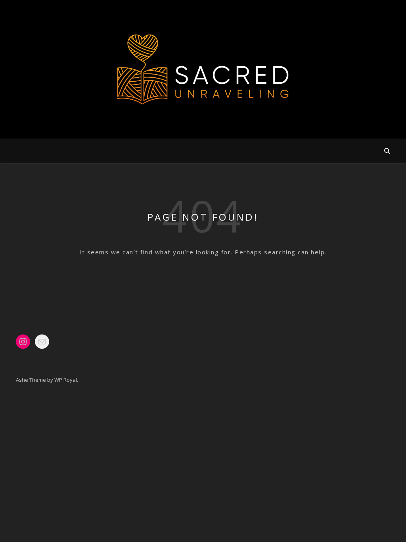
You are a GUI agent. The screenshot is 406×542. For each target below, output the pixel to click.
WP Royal (65, 379)
